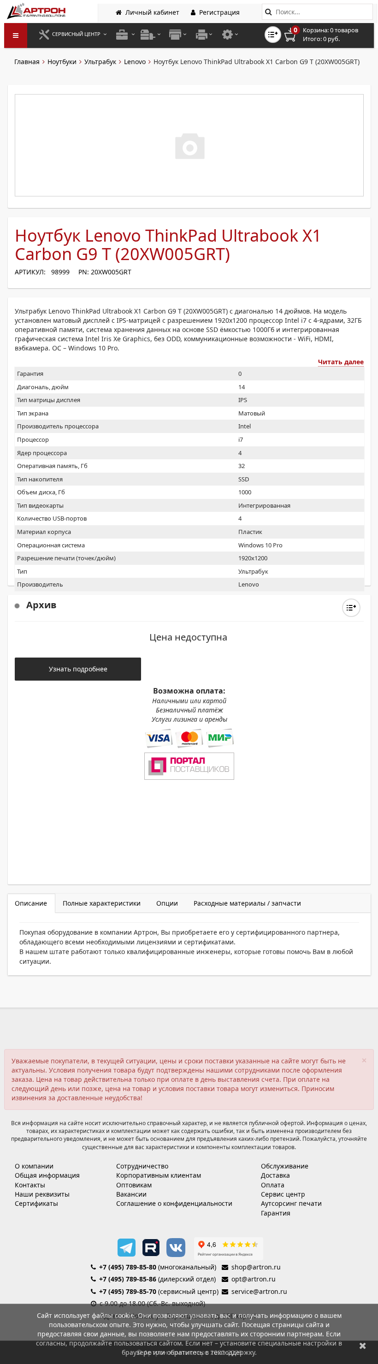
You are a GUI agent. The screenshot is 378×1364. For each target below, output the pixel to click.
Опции (167, 903)
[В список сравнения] (273, 34)
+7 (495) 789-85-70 (127, 1291)
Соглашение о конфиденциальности (174, 1203)
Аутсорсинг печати (291, 1203)
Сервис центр (283, 1194)
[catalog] (15, 35)
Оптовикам (134, 1184)
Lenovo (135, 61)
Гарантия (275, 1213)
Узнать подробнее (78, 668)
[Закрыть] (362, 1345)
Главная (27, 61)
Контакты (30, 1184)
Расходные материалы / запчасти (247, 903)
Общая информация (47, 1175)
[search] (268, 12)
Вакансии (131, 1194)
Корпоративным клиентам (158, 1175)
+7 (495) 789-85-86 (127, 1279)
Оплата (272, 1184)
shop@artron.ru (256, 1267)
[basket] (328, 34)
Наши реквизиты (42, 1194)
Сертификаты (36, 1203)
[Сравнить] (351, 608)
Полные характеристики (102, 903)
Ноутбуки (62, 61)
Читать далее (341, 361)
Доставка (275, 1175)
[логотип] (37, 10)
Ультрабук (100, 61)
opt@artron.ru (253, 1279)
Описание (31, 903)
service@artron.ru (259, 1291)
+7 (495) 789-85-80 (127, 1267)
